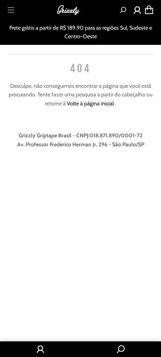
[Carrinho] (149, 9)
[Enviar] (123, 10)
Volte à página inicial (91, 103)
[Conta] (137, 11)
